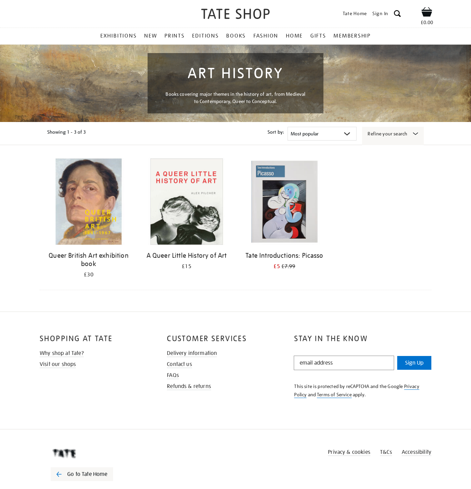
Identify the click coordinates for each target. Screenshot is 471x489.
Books (236, 35)
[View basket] (426, 13)
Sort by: (276, 132)
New (150, 35)
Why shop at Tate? (62, 353)
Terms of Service (334, 394)
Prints (174, 35)
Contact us (179, 364)
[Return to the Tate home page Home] (235, 15)
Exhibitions (118, 35)
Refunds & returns (189, 386)
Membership (352, 35)
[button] (397, 15)
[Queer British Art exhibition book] (88, 203)
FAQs (173, 375)
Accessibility (416, 452)
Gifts (318, 35)
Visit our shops (58, 364)
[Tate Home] (94, 453)
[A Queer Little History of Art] (186, 203)
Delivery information (192, 353)
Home (294, 35)
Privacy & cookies (349, 452)
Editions (205, 35)
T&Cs (386, 452)
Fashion (265, 35)
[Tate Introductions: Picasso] (284, 203)
